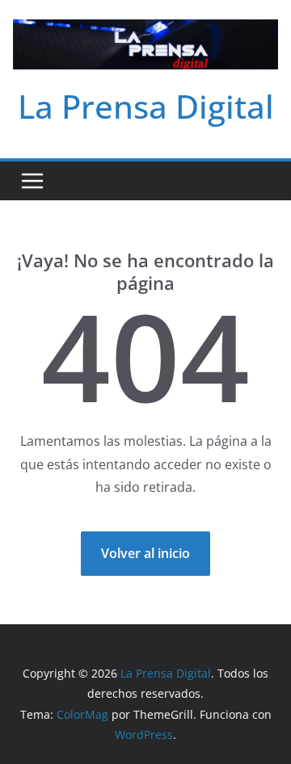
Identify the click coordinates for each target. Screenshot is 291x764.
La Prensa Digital (146, 106)
